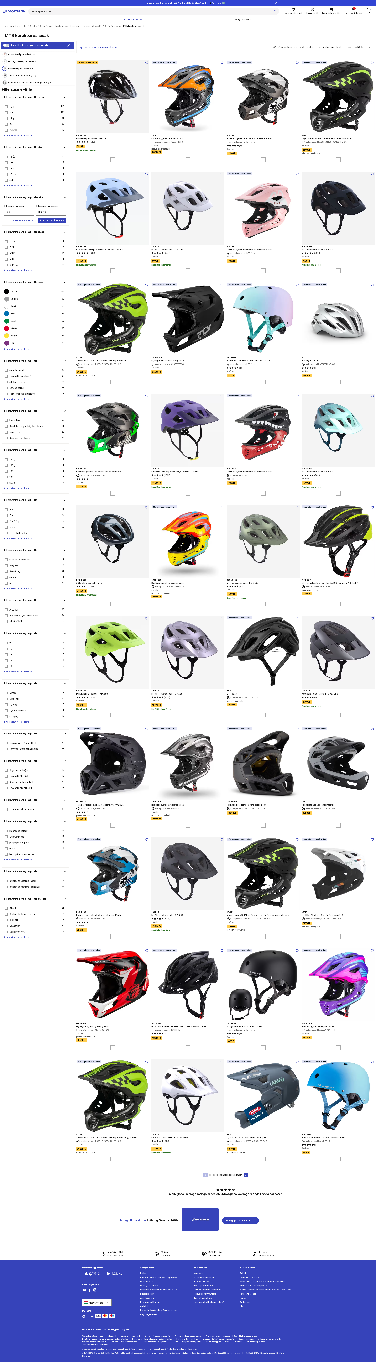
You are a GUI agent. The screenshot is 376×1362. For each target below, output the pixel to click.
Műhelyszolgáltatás (149, 1285)
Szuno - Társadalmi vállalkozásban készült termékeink (265, 1290)
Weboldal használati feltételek (94, 1342)
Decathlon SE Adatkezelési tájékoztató (218, 1339)
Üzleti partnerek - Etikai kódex (269, 1339)
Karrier (243, 1298)
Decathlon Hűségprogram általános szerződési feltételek (105, 1339)
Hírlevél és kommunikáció (206, 1294)
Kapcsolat (198, 1273)
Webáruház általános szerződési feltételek (99, 1336)
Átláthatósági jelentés (256, 1342)
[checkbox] (35, 291)
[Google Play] (116, 1274)
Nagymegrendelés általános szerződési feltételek (152, 1339)
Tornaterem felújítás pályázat (254, 1285)
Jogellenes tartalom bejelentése (155, 1342)
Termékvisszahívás (203, 1298)
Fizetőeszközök (201, 1281)
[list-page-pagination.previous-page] (205, 1175)
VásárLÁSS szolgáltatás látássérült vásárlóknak (263, 1281)
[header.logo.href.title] (14, 11)
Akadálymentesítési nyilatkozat (95, 1345)
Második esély (147, 1281)
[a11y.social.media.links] (84, 1290)
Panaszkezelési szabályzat (187, 1339)
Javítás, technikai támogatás (208, 1290)
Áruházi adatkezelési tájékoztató (188, 1336)
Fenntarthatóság (248, 1294)
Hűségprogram (147, 1294)
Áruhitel (144, 1306)
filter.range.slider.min (14, 206)
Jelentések (238, 1342)
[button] (35, 107)
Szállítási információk (204, 1277)
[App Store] (94, 1274)
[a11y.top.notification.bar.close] (275, 3)
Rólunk (243, 1273)
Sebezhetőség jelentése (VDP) (217, 1342)
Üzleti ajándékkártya (150, 1302)
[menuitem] (134, 19)
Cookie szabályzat (246, 1339)
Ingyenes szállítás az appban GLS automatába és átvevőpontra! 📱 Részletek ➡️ (186, 3)
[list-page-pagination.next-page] (246, 1175)
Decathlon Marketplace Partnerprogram (159, 1310)
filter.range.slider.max (47, 206)
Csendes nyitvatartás (250, 1277)
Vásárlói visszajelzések (130, 1336)
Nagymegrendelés (148, 1314)
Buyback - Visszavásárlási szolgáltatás (158, 1277)
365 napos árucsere (203, 1285)
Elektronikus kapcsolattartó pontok (187, 1342)
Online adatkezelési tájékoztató (157, 1336)
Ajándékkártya (147, 1298)
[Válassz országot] (97, 1302)
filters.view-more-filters (16, 135)
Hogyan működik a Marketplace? (209, 1302)
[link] (240, 1220)
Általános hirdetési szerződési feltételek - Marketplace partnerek (231, 1336)
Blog (242, 1306)
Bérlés (143, 1273)
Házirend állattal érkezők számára (125, 1342)
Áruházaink (245, 1302)
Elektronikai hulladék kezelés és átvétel (158, 1290)
